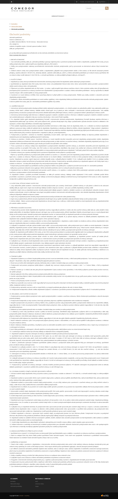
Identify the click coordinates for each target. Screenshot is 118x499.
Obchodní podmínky (17, 29)
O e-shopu (14, 478)
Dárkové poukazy (58, 16)
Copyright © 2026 (19, 495)
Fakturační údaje (16, 26)
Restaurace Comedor (42, 478)
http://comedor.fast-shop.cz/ (18, 55)
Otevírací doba (39, 484)
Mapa (37, 486)
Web (36, 481)
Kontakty (14, 24)
